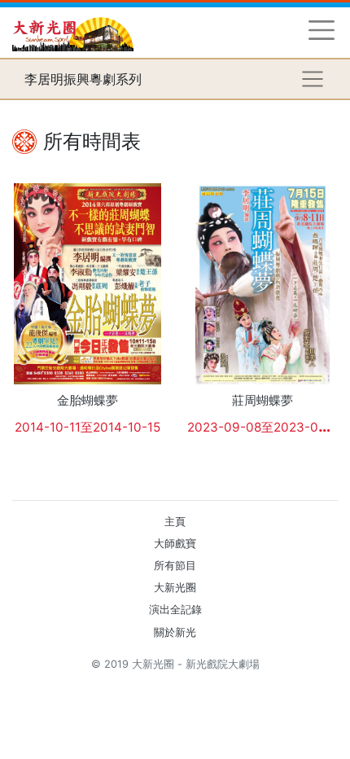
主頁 (175, 522)
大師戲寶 (175, 543)
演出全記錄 (175, 609)
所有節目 (175, 565)
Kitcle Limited (179, 684)
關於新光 (175, 632)
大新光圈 (175, 587)
